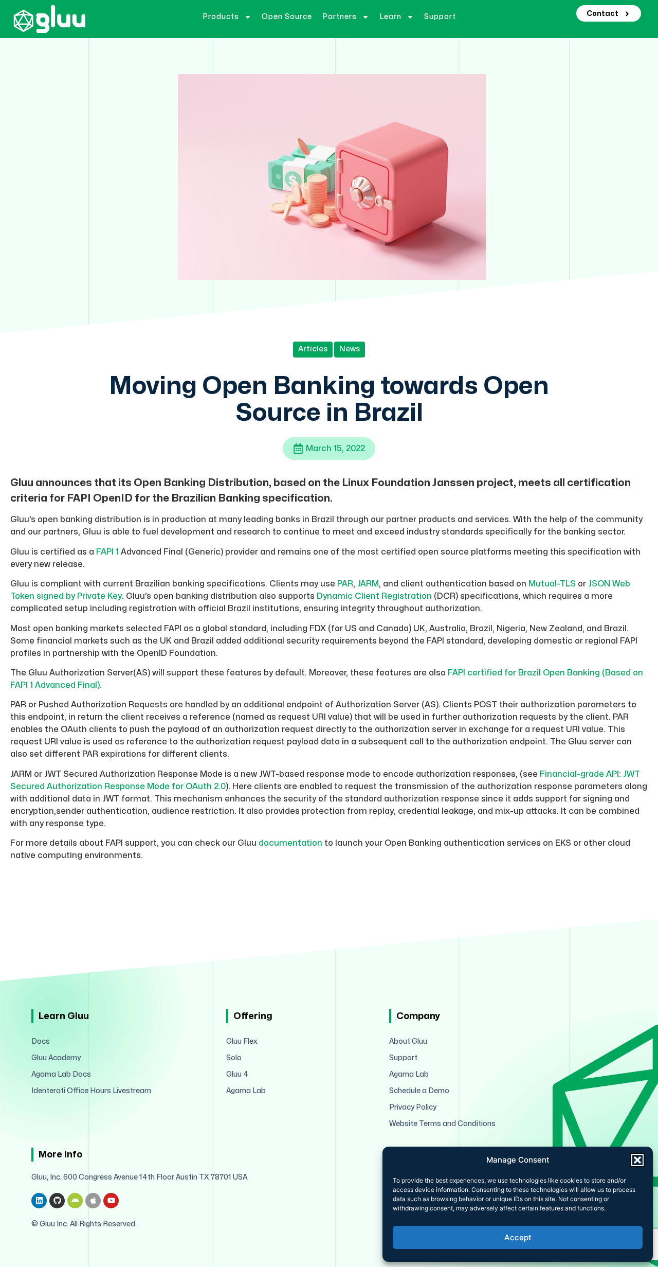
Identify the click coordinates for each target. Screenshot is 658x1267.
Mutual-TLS (552, 584)
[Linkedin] (39, 1200)
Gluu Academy (56, 1058)
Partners (339, 16)
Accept (518, 1237)
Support (440, 16)
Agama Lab (246, 1090)
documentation (290, 843)
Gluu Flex (242, 1041)
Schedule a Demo (419, 1090)
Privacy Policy (412, 1107)
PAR (345, 584)
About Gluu (408, 1041)
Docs (40, 1041)
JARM (368, 584)
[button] (637, 1160)
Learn (390, 16)
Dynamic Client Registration (373, 596)
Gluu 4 (237, 1074)
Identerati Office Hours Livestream (91, 1090)
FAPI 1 (106, 552)
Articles (312, 349)
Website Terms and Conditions (442, 1123)
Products (221, 16)
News (349, 349)
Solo (234, 1058)
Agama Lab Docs (61, 1074)
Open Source (287, 16)
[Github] (57, 1200)
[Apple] (93, 1200)
